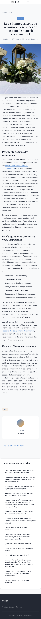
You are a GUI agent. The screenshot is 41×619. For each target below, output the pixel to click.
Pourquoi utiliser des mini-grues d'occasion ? (17, 581)
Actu (10, 12)
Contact (19, 607)
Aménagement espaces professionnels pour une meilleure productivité (19, 494)
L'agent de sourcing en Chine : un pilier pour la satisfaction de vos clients (19, 471)
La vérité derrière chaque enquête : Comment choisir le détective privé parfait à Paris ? (20, 520)
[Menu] (28, 2)
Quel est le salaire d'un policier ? (17, 555)
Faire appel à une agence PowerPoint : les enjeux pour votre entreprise (20, 487)
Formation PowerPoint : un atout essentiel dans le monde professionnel (20, 512)
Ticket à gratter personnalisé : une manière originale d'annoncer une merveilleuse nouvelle (17, 536)
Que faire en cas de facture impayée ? (18, 543)
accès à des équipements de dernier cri (18, 331)
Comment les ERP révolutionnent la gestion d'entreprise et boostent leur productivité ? (18, 573)
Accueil (5, 12)
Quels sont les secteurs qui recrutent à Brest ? (19, 549)
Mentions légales (8, 607)
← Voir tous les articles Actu (13, 446)
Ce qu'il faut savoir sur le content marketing (17, 529)
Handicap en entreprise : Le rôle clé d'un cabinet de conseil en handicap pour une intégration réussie (20, 479)
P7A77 (16, 2)
